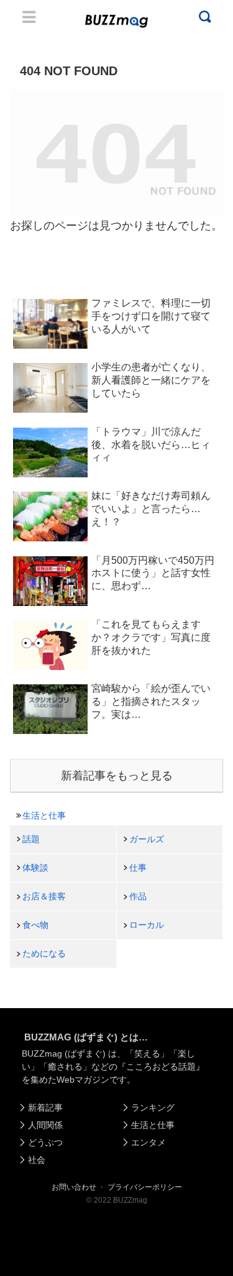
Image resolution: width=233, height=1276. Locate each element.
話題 (31, 839)
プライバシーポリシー (144, 1187)
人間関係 (45, 1125)
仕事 (138, 868)
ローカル (146, 925)
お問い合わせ (74, 1187)
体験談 (35, 868)
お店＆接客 (44, 896)
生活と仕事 (44, 815)
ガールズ (146, 839)
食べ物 (35, 925)
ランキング (153, 1108)
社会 (36, 1160)
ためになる (44, 953)
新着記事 (45, 1108)
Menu (29, 16)
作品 (138, 896)
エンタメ (148, 1142)
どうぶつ (45, 1142)
